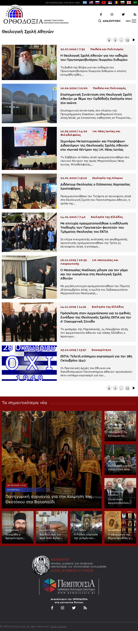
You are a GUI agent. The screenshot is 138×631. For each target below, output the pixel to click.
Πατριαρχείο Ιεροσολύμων (116, 426)
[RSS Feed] (130, 14)
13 (127, 40)
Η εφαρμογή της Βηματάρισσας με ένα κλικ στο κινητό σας (120, 536)
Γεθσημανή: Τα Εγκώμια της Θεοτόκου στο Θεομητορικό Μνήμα (117, 434)
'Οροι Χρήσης (58, 626)
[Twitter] (119, 14)
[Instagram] (107, 14)
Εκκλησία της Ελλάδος (116, 493)
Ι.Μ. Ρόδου (80, 530)
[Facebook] (96, 14)
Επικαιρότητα (47, 530)
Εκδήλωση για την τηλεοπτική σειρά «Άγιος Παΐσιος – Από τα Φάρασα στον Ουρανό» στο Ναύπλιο (120, 467)
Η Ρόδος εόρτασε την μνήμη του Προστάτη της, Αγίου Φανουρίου (86, 536)
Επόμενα (133, 40)
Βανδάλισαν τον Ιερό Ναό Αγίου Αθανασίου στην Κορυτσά (51, 536)
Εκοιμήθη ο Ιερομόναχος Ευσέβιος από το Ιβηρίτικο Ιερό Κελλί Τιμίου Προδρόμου (16, 536)
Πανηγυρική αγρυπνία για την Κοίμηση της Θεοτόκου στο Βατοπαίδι (48, 499)
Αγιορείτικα (13, 490)
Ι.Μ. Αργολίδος (116, 461)
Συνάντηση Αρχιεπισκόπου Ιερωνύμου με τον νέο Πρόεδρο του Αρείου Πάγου (120, 501)
